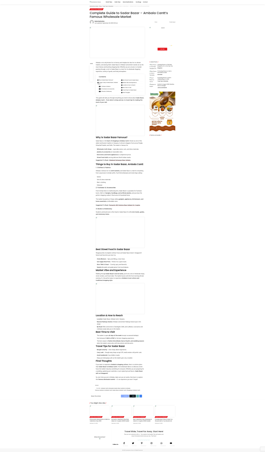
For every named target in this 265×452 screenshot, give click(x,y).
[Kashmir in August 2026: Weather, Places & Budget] (153, 86)
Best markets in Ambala (124, 388)
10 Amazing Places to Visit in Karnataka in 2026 (164, 71)
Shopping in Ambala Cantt (133, 390)
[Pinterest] (169, 2)
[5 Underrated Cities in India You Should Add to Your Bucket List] (165, 411)
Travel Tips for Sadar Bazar (129, 90)
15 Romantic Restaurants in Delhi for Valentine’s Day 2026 (100, 420)
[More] (167, 22)
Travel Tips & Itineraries (96, 9)
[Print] (165, 22)
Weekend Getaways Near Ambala (119, 160)
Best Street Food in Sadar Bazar (131, 80)
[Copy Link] (163, 22)
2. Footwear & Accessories (107, 89)
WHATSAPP (163, 445)
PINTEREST (143, 445)
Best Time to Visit (127, 87)
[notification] (172, 2)
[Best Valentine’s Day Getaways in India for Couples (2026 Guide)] (143, 411)
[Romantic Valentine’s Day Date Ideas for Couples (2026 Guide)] (121, 411)
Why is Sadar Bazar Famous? (106, 80)
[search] (174, 2)
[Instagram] (170, 2)
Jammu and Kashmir (162, 87)
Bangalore (159, 68)
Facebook (125, 445)
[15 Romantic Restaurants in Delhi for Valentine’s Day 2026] (100, 411)
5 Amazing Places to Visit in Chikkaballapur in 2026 (164, 78)
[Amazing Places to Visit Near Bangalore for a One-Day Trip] (153, 66)
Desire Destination (99, 21)
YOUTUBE (172, 445)
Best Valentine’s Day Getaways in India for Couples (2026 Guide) (142, 420)
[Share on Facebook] (159, 22)
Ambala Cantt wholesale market (109, 388)
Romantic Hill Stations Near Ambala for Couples (124, 205)
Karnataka (159, 74)
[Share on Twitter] (161, 22)
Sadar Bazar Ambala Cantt (119, 390)
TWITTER (134, 445)
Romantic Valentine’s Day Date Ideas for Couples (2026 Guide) (120, 420)
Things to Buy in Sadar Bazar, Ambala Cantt (108, 83)
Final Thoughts (126, 92)
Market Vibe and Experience (130, 82)
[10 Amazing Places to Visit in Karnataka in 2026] (153, 73)
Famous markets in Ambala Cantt (103, 390)
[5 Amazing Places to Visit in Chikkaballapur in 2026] (153, 79)
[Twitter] (167, 2)
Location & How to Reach (129, 85)
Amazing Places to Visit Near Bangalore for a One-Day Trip (165, 65)
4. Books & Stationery (106, 91)
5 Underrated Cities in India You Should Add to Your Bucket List (164, 420)
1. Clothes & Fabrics (105, 86)
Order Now (162, 49)
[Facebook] (166, 2)
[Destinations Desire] (97, 2)
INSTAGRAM (153, 445)
